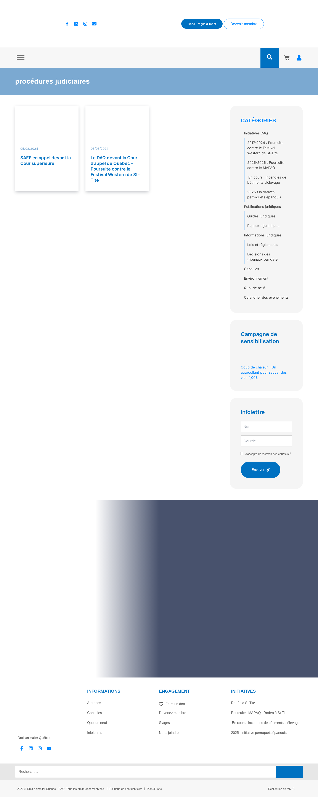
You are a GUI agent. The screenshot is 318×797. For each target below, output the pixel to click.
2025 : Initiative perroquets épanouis (259, 733)
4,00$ (264, 372)
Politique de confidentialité (125, 789)
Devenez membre (172, 713)
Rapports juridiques (263, 225)
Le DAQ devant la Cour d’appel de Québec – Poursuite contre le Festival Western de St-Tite (115, 169)
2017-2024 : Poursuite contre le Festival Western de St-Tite (265, 147)
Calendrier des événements (266, 297)
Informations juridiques (262, 235)
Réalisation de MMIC (281, 789)
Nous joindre (169, 733)
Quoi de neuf (254, 288)
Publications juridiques (262, 206)
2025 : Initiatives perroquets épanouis (264, 194)
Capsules (251, 269)
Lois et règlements (262, 244)
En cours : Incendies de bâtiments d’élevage (266, 180)
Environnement (256, 278)
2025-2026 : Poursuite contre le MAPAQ (265, 165)
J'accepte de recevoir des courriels (267, 454)
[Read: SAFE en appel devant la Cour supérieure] (47, 116)
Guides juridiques (261, 216)
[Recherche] (289, 772)
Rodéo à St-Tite (243, 703)
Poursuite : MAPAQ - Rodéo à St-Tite (259, 713)
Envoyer (258, 470)
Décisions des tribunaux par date (262, 256)
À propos (94, 703)
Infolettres (94, 733)
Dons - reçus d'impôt (202, 24)
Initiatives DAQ (256, 133)
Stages (164, 723)
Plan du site (154, 789)
